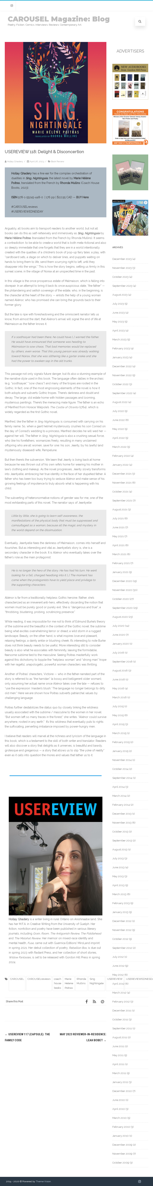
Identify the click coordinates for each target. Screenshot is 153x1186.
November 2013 (121, 822)
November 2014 (122, 760)
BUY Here (82, 197)
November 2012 (121, 930)
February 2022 (121, 455)
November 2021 (121, 482)
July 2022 (118, 411)
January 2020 (120, 643)
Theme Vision (43, 1181)
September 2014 (122, 777)
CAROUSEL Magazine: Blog (59, 19)
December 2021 (121, 473)
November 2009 (122, 1153)
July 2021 (118, 518)
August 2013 (119, 849)
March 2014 (119, 795)
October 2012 (120, 938)
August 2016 (120, 670)
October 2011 (120, 1019)
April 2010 (118, 1108)
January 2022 (120, 464)
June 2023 (118, 312)
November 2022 (122, 375)
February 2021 (121, 563)
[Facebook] (86, 1001)
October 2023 (120, 276)
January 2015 (120, 751)
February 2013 (121, 903)
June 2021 (118, 527)
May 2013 (118, 876)
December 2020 (122, 581)
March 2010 (119, 1117)
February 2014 (121, 804)
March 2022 (119, 446)
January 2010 (120, 1135)
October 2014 (120, 768)
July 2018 (118, 652)
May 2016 (118, 688)
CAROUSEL (17, 978)
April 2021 (118, 545)
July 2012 (118, 956)
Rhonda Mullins (81, 981)
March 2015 (119, 733)
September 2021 (122, 500)
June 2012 (118, 965)
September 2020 (122, 607)
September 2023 (122, 285)
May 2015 (118, 715)
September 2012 (122, 947)
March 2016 (119, 697)
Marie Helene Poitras (69, 983)
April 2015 (118, 724)
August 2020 (120, 616)
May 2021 (118, 536)
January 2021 (120, 572)
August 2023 (120, 294)
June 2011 (118, 1046)
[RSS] (94, 1001)
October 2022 (120, 384)
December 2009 (122, 1144)
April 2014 (118, 786)
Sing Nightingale (97, 981)
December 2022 (122, 366)
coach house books (57, 983)
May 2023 (118, 321)
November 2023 (122, 267)
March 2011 (119, 1073)
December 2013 (121, 813)
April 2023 (118, 330)
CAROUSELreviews (38, 978)
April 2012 (118, 983)
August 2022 (120, 402)
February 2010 (121, 1126)
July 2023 (118, 303)
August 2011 (119, 1037)
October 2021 (120, 491)
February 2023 (121, 348)
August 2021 (119, 509)
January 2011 (120, 1082)
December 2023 (122, 258)
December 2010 (122, 1091)
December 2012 (121, 921)
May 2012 (118, 974)
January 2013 (120, 912)
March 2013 (119, 894)
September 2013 (122, 840)
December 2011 (121, 1010)
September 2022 (122, 393)
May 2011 (118, 1055)
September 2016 (122, 661)
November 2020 (122, 590)
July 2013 (118, 858)
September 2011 (122, 1028)
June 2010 (118, 1100)
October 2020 (120, 598)
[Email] (102, 1001)
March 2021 (119, 554)
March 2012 (119, 992)
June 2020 (118, 634)
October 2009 (120, 1162)
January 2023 (120, 357)
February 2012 (121, 1001)
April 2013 (118, 885)
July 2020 (118, 625)
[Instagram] (12, 6)
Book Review (57, 161)
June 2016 (118, 679)
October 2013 (120, 831)
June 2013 (118, 867)
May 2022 (118, 428)
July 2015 (118, 706)
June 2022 (118, 420)
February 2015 (121, 742)
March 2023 (119, 339)
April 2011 (118, 1064)
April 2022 (118, 437)
